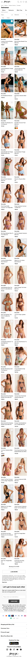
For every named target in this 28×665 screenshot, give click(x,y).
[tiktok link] (21, 649)
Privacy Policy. (21, 610)
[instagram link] (7, 649)
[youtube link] (17, 649)
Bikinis (4, 10)
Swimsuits (11, 10)
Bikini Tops (19, 10)
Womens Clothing (12, 5)
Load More (14, 571)
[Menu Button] (2, 2)
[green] (15, 128)
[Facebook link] (14, 649)
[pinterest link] (10, 649)
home (2, 5)
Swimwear (19, 5)
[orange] (17, 128)
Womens (6, 5)
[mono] (2, 455)
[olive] (3, 455)
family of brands (9, 607)
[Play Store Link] (14, 643)
